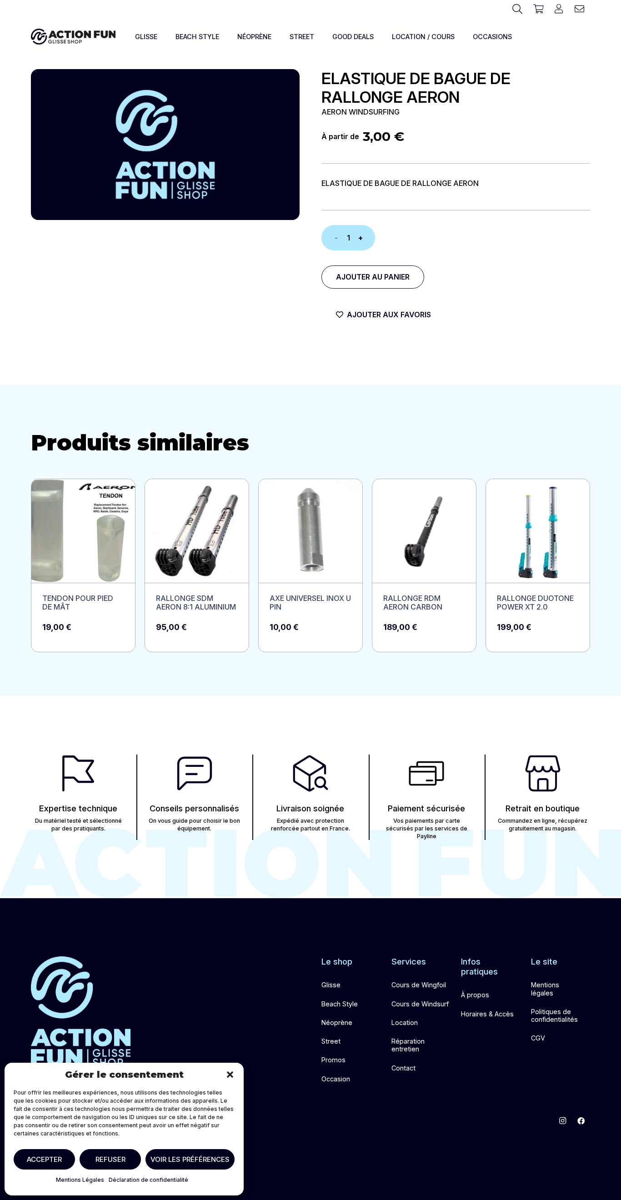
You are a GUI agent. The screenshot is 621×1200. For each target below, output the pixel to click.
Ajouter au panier (373, 276)
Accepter (44, 1159)
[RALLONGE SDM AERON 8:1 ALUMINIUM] (197, 565)
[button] (230, 1074)
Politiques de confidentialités (554, 1015)
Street (331, 1041)
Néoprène (336, 1022)
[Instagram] (563, 1121)
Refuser (110, 1159)
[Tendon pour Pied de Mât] (83, 565)
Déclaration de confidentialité (148, 1179)
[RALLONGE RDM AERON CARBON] (424, 565)
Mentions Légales (80, 1179)
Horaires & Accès (487, 1014)
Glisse (331, 985)
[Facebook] (581, 1121)
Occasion (335, 1079)
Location (404, 1022)
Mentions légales (545, 988)
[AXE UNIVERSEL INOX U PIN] (310, 565)
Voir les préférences (190, 1159)
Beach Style (339, 1004)
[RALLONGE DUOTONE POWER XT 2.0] (538, 565)
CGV (538, 1038)
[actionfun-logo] (73, 37)
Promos (333, 1060)
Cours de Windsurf (420, 1004)
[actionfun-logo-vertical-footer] (81, 1011)
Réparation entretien (408, 1045)
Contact (403, 1068)
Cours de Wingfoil (418, 985)
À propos (475, 995)
